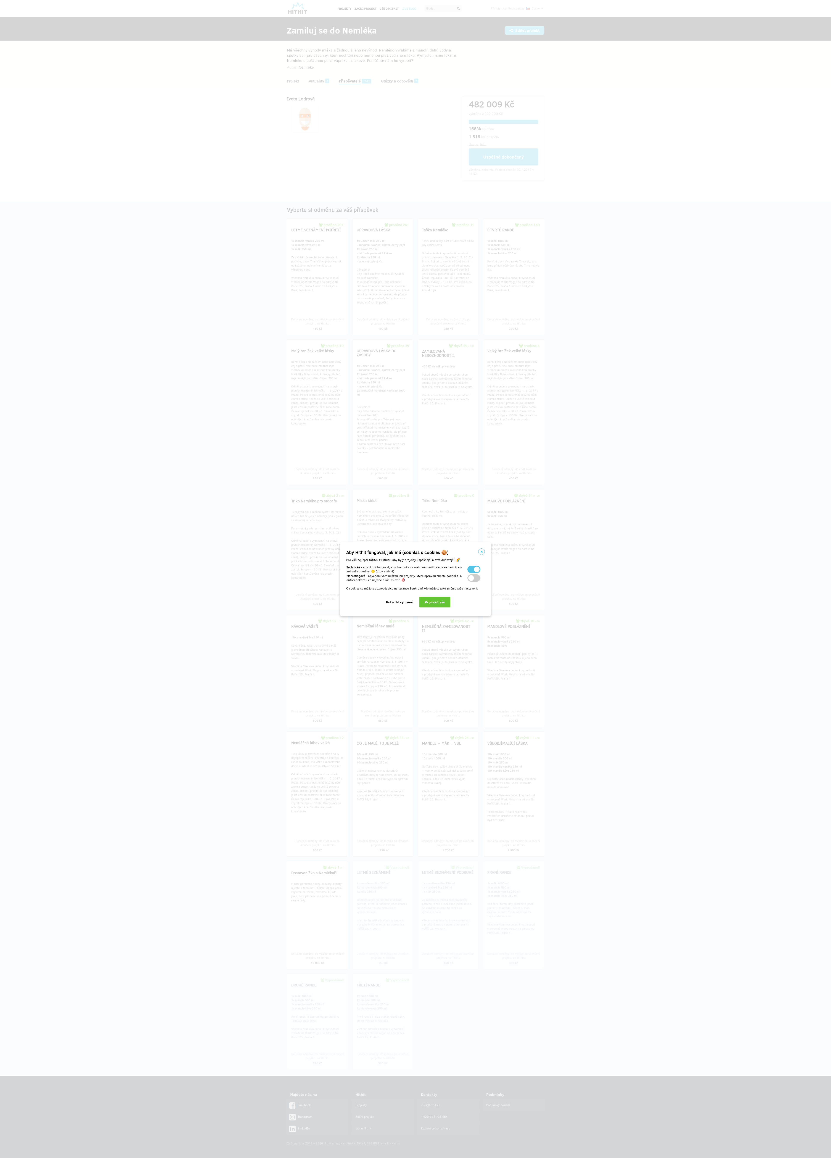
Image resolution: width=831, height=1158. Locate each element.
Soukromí (416, 588)
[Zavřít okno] (481, 551)
